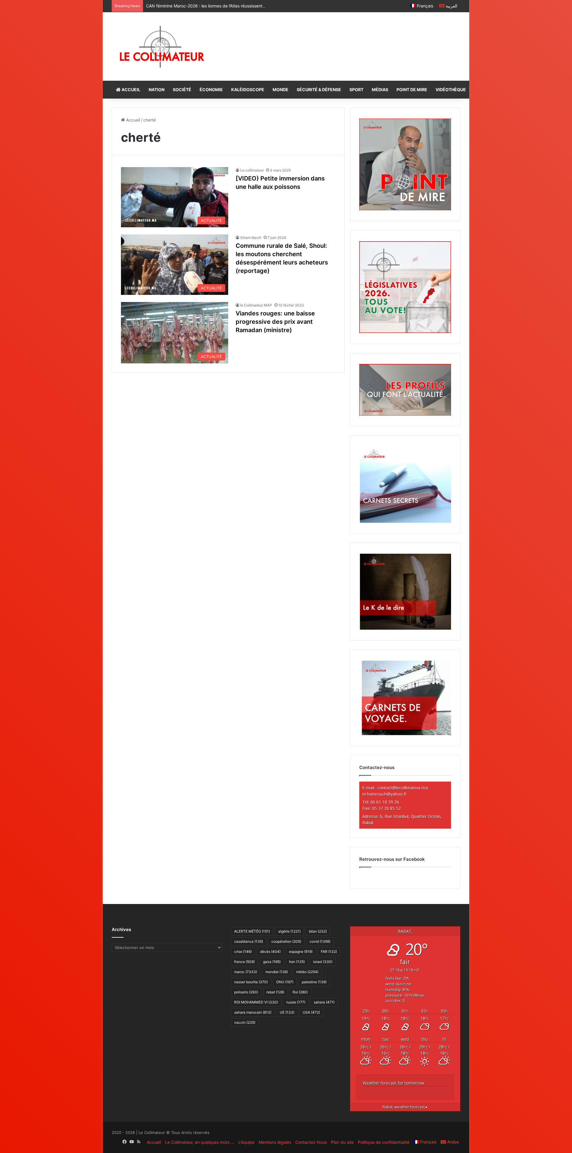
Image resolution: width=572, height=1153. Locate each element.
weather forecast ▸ (405, 1107)
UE (287, 1012)
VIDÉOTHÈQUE (451, 89)
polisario (246, 992)
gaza (272, 961)
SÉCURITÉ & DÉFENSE (319, 89)
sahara (324, 1002)
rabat (275, 992)
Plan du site (342, 1142)
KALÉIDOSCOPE (247, 89)
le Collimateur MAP (256, 305)
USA (311, 1012)
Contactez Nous (311, 1142)
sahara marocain (252, 1012)
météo (307, 972)
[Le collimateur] (162, 46)
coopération (286, 941)
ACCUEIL (130, 89)
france (244, 961)
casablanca (248, 941)
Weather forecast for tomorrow (393, 1083)
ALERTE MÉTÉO (252, 931)
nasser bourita (251, 982)
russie (295, 1002)
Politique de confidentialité (383, 1142)
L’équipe (246, 1142)
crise (243, 951)
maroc (245, 972)
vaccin (244, 1022)
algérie (289, 931)
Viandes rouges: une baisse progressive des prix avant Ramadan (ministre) (275, 322)
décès (270, 951)
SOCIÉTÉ (182, 89)
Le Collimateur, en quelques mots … (199, 1142)
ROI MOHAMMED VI (256, 1002)
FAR (329, 951)
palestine (314, 982)
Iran (297, 961)
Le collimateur (252, 170)
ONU (284, 982)
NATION (156, 89)
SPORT (356, 89)
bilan (318, 931)
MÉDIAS (380, 89)
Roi (300, 992)
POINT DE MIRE (412, 89)
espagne (301, 951)
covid (320, 941)
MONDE (280, 89)
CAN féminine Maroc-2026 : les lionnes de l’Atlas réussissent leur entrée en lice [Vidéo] (229, 5)
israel (322, 961)
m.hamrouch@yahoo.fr (384, 794)
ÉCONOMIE (211, 89)
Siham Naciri (250, 237)
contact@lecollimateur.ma (402, 788)
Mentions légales (275, 1142)
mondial (276, 972)
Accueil (132, 119)
